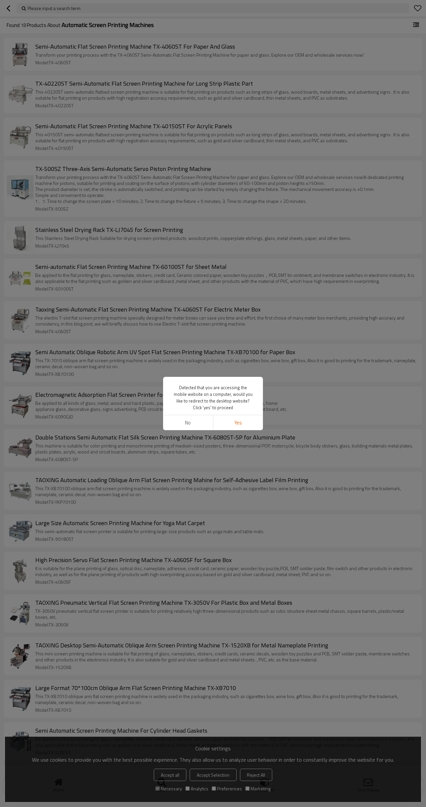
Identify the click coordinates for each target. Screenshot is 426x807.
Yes (238, 422)
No (188, 422)
